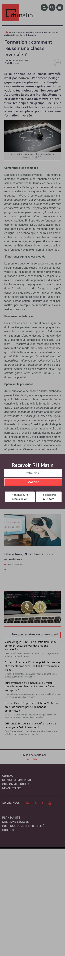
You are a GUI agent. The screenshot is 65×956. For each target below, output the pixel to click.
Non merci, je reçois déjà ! (19, 497)
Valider (33, 482)
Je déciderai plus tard (49, 497)
